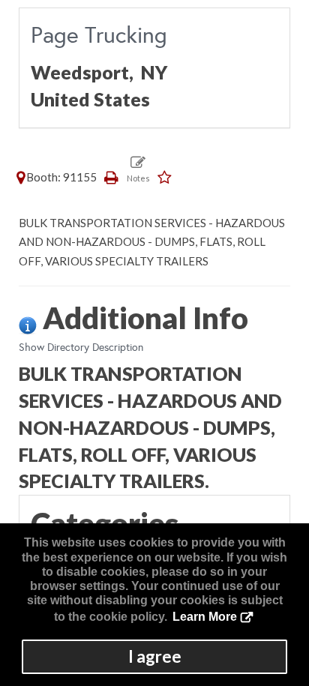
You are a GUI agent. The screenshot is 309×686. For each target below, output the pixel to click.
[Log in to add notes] (138, 168)
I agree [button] (155, 656)
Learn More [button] (204, 616)
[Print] (111, 177)
